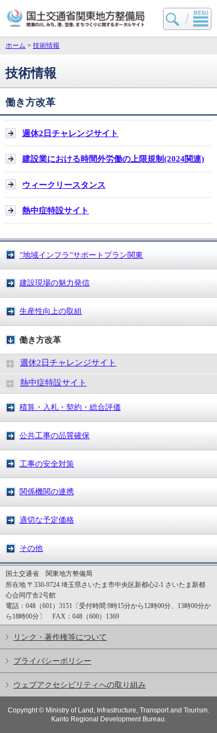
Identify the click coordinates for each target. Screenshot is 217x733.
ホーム (16, 45)
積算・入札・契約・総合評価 (70, 407)
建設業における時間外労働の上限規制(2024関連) (113, 158)
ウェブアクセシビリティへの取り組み (79, 684)
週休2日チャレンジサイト (68, 362)
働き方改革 (40, 339)
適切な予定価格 (46, 519)
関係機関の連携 (46, 491)
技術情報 (46, 45)
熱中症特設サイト (53, 382)
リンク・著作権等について (60, 636)
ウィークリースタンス (64, 184)
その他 (31, 548)
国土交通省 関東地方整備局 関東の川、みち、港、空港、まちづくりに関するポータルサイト (76, 18)
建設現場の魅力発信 (54, 282)
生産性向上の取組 (50, 311)
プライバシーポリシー (52, 660)
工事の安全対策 (46, 463)
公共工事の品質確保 (54, 435)
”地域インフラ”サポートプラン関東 (81, 254)
